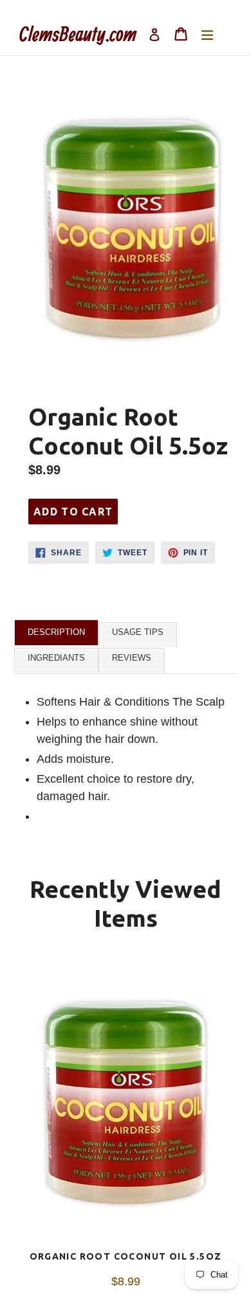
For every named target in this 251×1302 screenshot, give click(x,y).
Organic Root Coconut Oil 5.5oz (126, 1256)
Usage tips (137, 632)
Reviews (131, 658)
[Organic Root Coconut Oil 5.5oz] (125, 1103)
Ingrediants (56, 658)
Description (56, 632)
